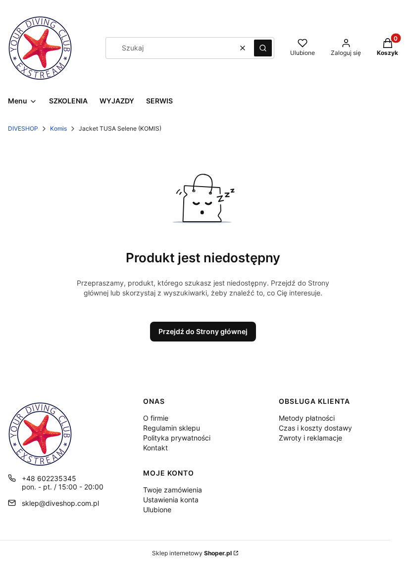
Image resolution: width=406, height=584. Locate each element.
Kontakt (155, 447)
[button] (263, 48)
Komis (58, 128)
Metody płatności (307, 418)
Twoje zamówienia (172, 490)
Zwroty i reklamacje (310, 438)
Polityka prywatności (176, 438)
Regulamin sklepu (171, 428)
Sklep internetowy (192, 553)
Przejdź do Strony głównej (203, 331)
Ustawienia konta (171, 499)
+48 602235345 (49, 478)
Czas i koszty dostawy (315, 428)
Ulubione (157, 509)
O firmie (155, 418)
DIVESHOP (23, 128)
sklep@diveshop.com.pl (60, 503)
